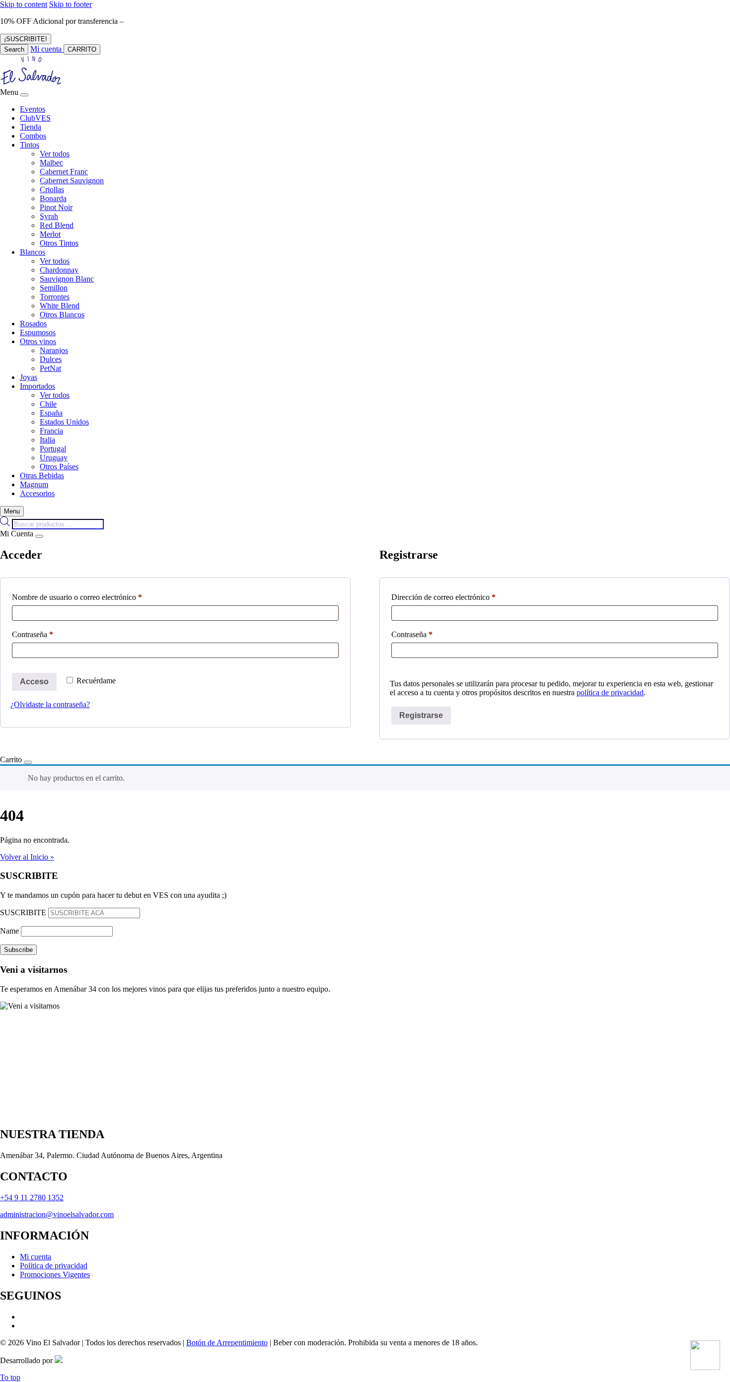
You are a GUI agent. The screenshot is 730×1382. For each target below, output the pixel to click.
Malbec (51, 162)
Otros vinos (38, 341)
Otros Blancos (62, 314)
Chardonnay (59, 270)
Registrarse (421, 715)
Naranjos (54, 350)
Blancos (32, 252)
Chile (48, 404)
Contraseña (50, 634)
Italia (47, 440)
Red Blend (56, 225)
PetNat (50, 368)
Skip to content (23, 4)
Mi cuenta (35, 1256)
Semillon (54, 288)
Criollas (52, 189)
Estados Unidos (64, 422)
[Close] (24, 94)
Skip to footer (70, 4)
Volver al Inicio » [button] (27, 857)
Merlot (50, 234)
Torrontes (55, 296)
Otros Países (59, 466)
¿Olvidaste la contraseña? (50, 704)
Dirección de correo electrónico (461, 596)
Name (9, 931)
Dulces (51, 359)
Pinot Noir (56, 207)
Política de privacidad (53, 1265)
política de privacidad (610, 692)
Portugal (53, 448)
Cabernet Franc (64, 171)
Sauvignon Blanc (67, 279)
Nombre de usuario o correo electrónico (94, 596)
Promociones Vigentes (55, 1274)
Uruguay (54, 457)
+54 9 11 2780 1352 (32, 1197)
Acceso (34, 681)
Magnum (34, 484)
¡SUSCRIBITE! (25, 39)
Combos (33, 136)
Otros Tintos (59, 243)
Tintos (29, 145)
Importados (37, 386)
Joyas (28, 377)
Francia (51, 431)
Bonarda (53, 198)
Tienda (30, 127)
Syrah (49, 216)
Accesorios (37, 493)
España (51, 413)
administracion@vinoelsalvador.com (57, 1214)
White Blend (59, 305)
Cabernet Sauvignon (72, 180)
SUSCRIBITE (23, 912)
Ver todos (55, 153)
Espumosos (38, 332)
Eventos (32, 109)
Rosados (33, 323)
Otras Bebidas (42, 475)
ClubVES (35, 118)
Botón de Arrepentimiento (227, 1342)
